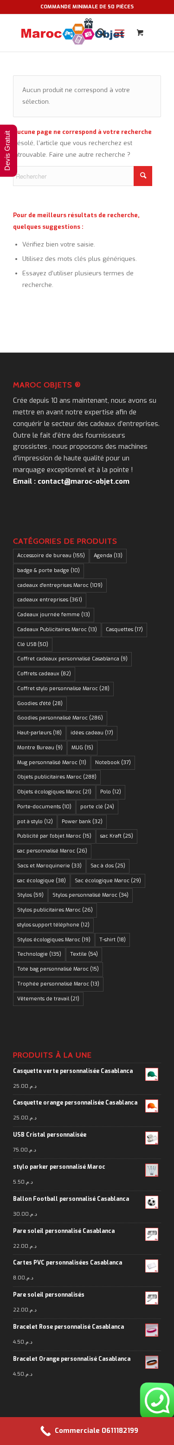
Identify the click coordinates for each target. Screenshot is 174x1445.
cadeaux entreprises (49, 599)
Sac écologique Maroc (108, 880)
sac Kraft (116, 835)
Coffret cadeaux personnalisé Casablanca (72, 658)
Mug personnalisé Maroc (51, 762)
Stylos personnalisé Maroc (90, 895)
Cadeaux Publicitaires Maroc (57, 629)
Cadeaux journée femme (53, 614)
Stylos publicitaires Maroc (55, 909)
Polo (110, 791)
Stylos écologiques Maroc (53, 939)
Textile (84, 954)
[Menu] (119, 33)
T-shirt (112, 939)
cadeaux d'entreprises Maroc (60, 585)
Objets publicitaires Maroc (57, 776)
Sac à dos (107, 865)
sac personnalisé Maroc (52, 850)
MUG (82, 747)
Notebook (113, 762)
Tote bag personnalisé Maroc (58, 969)
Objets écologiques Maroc (54, 791)
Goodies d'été (40, 703)
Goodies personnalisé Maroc (60, 717)
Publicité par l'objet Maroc (54, 835)
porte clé (97, 806)
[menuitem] (97, 33)
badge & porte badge (48, 570)
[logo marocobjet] (72, 33)
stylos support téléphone (53, 924)
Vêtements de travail (48, 998)
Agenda (108, 555)
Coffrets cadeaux (44, 673)
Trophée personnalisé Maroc (58, 983)
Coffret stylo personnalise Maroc (63, 688)
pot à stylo (35, 821)
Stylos (30, 895)
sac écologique (41, 880)
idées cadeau (92, 732)
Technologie (39, 954)
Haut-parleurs (39, 732)
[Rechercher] (97, 33)
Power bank (82, 821)
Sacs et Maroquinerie (49, 865)
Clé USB (32, 644)
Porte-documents (44, 806)
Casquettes (124, 629)
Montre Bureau (40, 747)
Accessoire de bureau (51, 555)
